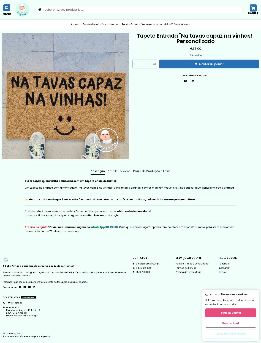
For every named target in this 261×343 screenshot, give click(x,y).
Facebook (224, 263)
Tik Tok (222, 272)
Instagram (224, 267)
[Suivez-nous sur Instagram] (20, 287)
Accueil (75, 24)
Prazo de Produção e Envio (151, 171)
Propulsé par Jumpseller (37, 336)
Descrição (98, 171)
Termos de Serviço (186, 267)
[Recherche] (40, 9)
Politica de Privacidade (188, 272)
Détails (113, 171)
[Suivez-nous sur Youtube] (29, 287)
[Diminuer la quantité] (135, 64)
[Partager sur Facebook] (185, 81)
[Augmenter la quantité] (154, 64)
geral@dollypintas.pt (147, 263)
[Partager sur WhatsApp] (192, 81)
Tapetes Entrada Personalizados (100, 24)
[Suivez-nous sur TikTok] (34, 287)
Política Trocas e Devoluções (192, 263)
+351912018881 (143, 267)
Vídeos (125, 171)
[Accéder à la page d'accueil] (22, 10)
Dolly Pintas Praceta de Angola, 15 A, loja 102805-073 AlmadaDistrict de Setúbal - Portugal (23, 311)
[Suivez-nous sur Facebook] (24, 287)
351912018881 (143, 272)
